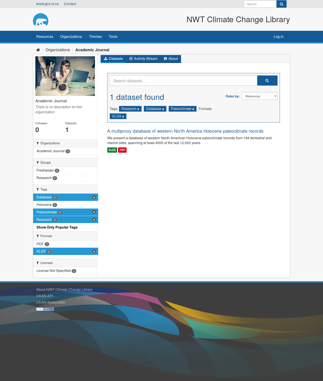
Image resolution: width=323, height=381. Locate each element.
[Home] (38, 49)
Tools (113, 36)
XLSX (112, 150)
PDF (122, 150)
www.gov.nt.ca (47, 3)
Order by (232, 96)
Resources (44, 36)
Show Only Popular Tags (57, 227)
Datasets (115, 58)
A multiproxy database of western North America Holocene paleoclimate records (185, 131)
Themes (95, 36)
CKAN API (44, 295)
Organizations (71, 36)
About (173, 58)
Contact (70, 3)
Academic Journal (92, 50)
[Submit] (281, 4)
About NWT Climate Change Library (64, 289)
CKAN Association (50, 302)
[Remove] (138, 109)
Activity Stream (145, 58)
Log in (278, 36)
